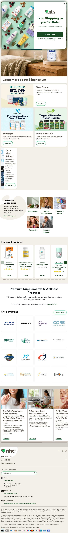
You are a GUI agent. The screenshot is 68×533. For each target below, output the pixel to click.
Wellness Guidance (8, 463)
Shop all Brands (60, 312)
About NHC (5, 460)
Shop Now (41, 104)
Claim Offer (50, 35)
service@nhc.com (10, 493)
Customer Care (6, 457)
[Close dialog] (64, 3)
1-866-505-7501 (51, 304)
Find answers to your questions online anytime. (20, 503)
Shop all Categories (10, 216)
